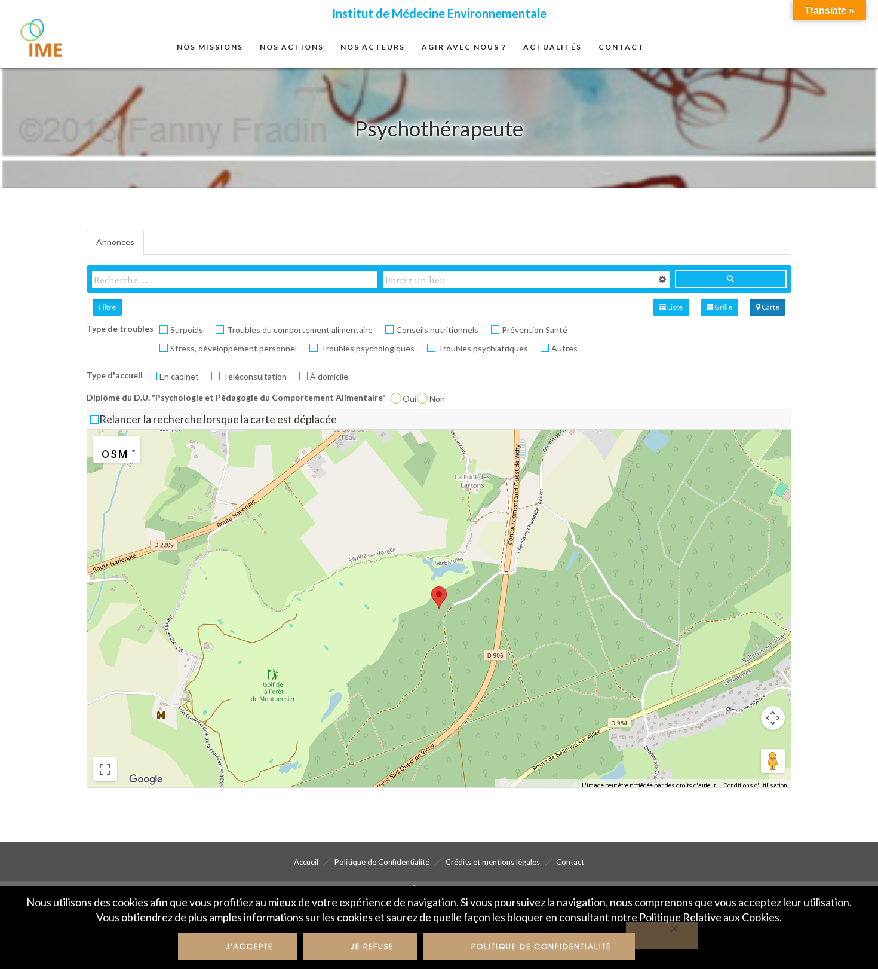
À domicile (329, 376)
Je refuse (372, 946)
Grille (722, 306)
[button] (439, 597)
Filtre (107, 306)
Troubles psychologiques (368, 348)
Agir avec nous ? (464, 46)
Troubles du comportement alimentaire (300, 330)
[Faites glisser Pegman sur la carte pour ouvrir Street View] (773, 761)
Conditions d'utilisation (755, 785)
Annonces (115, 242)
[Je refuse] (662, 935)
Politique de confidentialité (541, 946)
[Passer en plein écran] (105, 769)
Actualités (552, 46)
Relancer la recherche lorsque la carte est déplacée (218, 419)
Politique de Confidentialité (381, 862)
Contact (621, 46)
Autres (564, 348)
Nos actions (292, 46)
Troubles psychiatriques (483, 348)
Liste (674, 306)
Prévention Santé (534, 330)
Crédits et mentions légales (493, 862)
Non (437, 398)
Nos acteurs (372, 46)
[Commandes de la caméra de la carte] (773, 718)
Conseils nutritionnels (437, 330)
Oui (409, 398)
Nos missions (210, 46)
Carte (769, 306)
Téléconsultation (255, 376)
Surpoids (186, 330)
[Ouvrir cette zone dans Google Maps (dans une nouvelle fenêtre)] (145, 779)
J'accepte (249, 946)
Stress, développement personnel (233, 348)
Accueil (306, 862)
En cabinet (179, 376)
